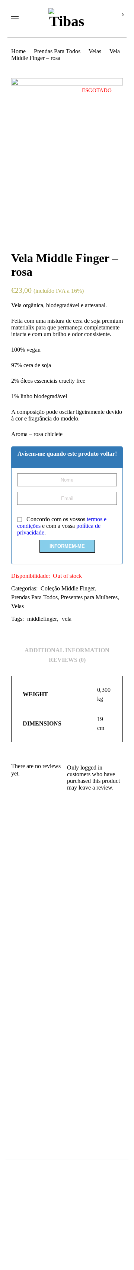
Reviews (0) (67, 660)
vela (66, 619)
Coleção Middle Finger (68, 588)
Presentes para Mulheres (89, 597)
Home (18, 51)
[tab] (67, 650)
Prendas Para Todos (57, 51)
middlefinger (42, 619)
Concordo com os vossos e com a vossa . (61, 526)
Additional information (67, 650)
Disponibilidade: (30, 576)
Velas (95, 51)
